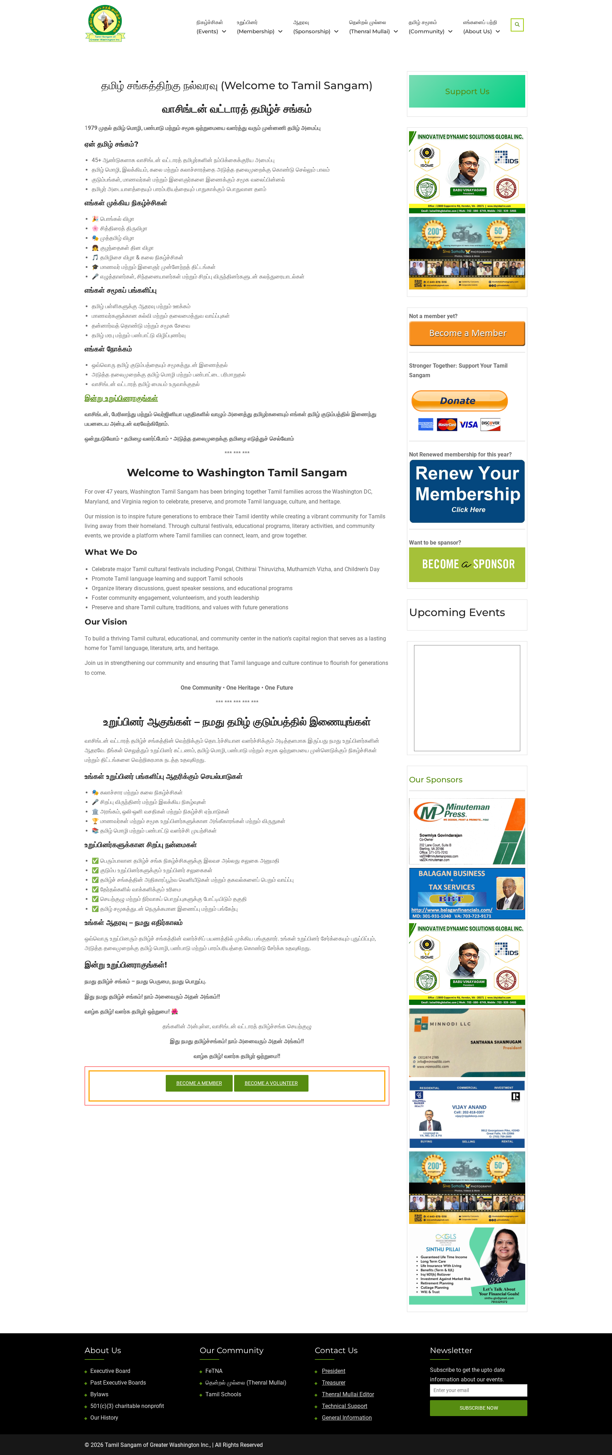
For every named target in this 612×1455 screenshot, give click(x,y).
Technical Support (344, 1406)
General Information (347, 1417)
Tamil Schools (223, 1394)
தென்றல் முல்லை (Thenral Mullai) (246, 1382)
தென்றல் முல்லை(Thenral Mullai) (369, 27)
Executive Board (110, 1371)
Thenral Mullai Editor (348, 1394)
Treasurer (333, 1382)
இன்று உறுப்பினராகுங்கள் (121, 398)
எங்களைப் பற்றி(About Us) (480, 27)
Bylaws (99, 1394)
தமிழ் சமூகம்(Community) (426, 27)
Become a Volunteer (271, 1083)
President (333, 1371)
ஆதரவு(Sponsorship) (311, 27)
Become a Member (199, 1083)
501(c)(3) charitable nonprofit (127, 1406)
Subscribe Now (479, 1408)
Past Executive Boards (118, 1382)
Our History (104, 1417)
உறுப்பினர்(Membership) (255, 27)
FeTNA (213, 1371)
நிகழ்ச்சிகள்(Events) (210, 27)
